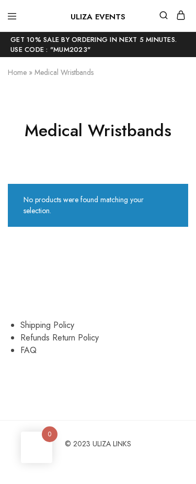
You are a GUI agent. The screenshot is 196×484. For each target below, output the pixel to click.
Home (17, 72)
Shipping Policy (47, 325)
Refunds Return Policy (59, 338)
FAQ (28, 350)
